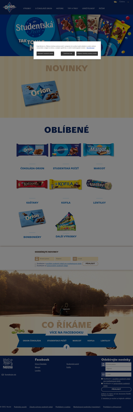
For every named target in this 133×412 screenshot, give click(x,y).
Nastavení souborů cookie (45, 53)
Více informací (90, 48)
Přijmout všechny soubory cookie (87, 53)
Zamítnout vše (67, 53)
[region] (67, 50)
